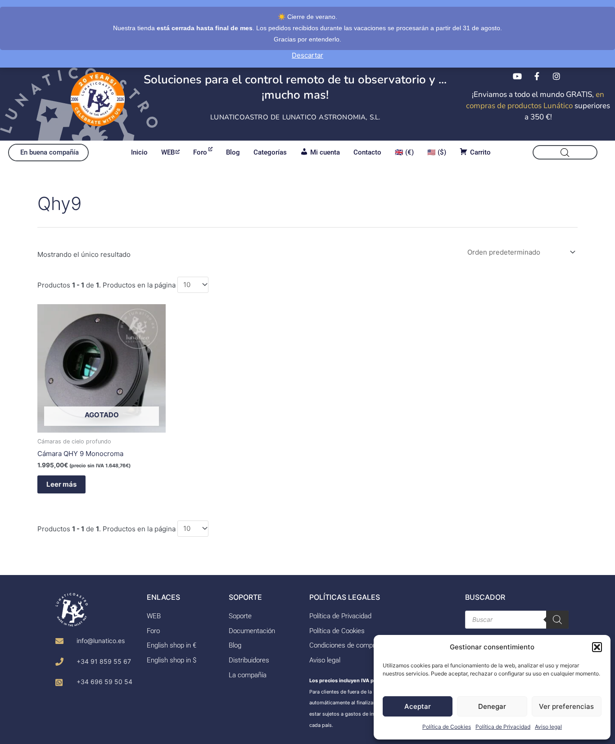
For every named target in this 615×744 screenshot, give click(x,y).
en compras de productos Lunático (535, 100)
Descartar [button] (307, 55)
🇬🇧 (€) (404, 152)
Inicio (139, 152)
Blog (233, 152)
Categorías (270, 152)
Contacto (367, 152)
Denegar (492, 706)
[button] (596, 647)
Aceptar (417, 706)
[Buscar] (557, 620)
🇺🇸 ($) (436, 152)
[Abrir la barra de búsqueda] (565, 152)
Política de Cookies (446, 726)
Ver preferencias (566, 706)
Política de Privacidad (502, 726)
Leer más (61, 484)
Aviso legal (548, 726)
